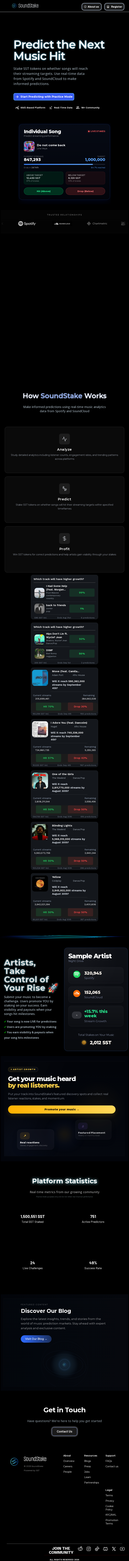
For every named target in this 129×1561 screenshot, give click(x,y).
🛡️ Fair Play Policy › (64, 115)
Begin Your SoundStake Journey (65, 136)
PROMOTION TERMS (64, 125)
